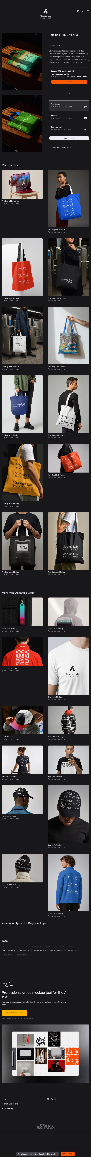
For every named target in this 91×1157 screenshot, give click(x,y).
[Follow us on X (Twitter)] (52, 1099)
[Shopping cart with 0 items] (77, 11)
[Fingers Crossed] (45, 1126)
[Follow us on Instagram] (48, 1099)
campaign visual (72, 950)
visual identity (22, 954)
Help (4, 1099)
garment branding (36, 947)
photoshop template (10, 950)
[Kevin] (9, 985)
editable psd (24, 950)
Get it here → (67, 1154)
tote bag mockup (8, 947)
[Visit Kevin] (45, 1053)
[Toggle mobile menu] (88, 11)
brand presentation (39, 950)
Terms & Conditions (10, 1104)
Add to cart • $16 (11, 203)
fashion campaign (66, 947)
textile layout (51, 947)
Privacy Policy (7, 1108)
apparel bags (22, 947)
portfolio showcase (56, 950)
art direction (8, 954)
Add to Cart (69, 138)
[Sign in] (82, 11)
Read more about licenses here (60, 147)
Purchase (69, 82)
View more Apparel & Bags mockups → (26, 923)
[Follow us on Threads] (55, 1099)
